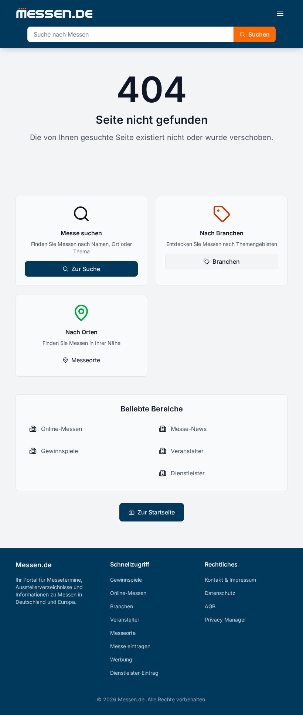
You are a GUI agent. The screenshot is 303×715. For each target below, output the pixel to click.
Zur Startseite (156, 512)
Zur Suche (85, 269)
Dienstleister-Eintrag (134, 673)
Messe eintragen (130, 646)
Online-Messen (128, 593)
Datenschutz (220, 593)
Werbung (121, 659)
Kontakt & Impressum (230, 580)
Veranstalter (124, 619)
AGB (210, 606)
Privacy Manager (225, 619)
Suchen (259, 34)
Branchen (226, 261)
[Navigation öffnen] (280, 13)
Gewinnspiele (126, 580)
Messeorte (85, 360)
